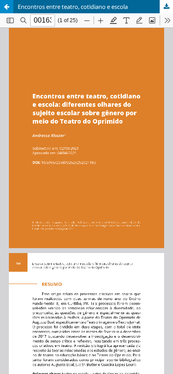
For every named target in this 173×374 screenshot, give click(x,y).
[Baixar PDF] (166, 6)
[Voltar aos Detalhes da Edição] (6, 6)
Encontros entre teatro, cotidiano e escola (73, 7)
